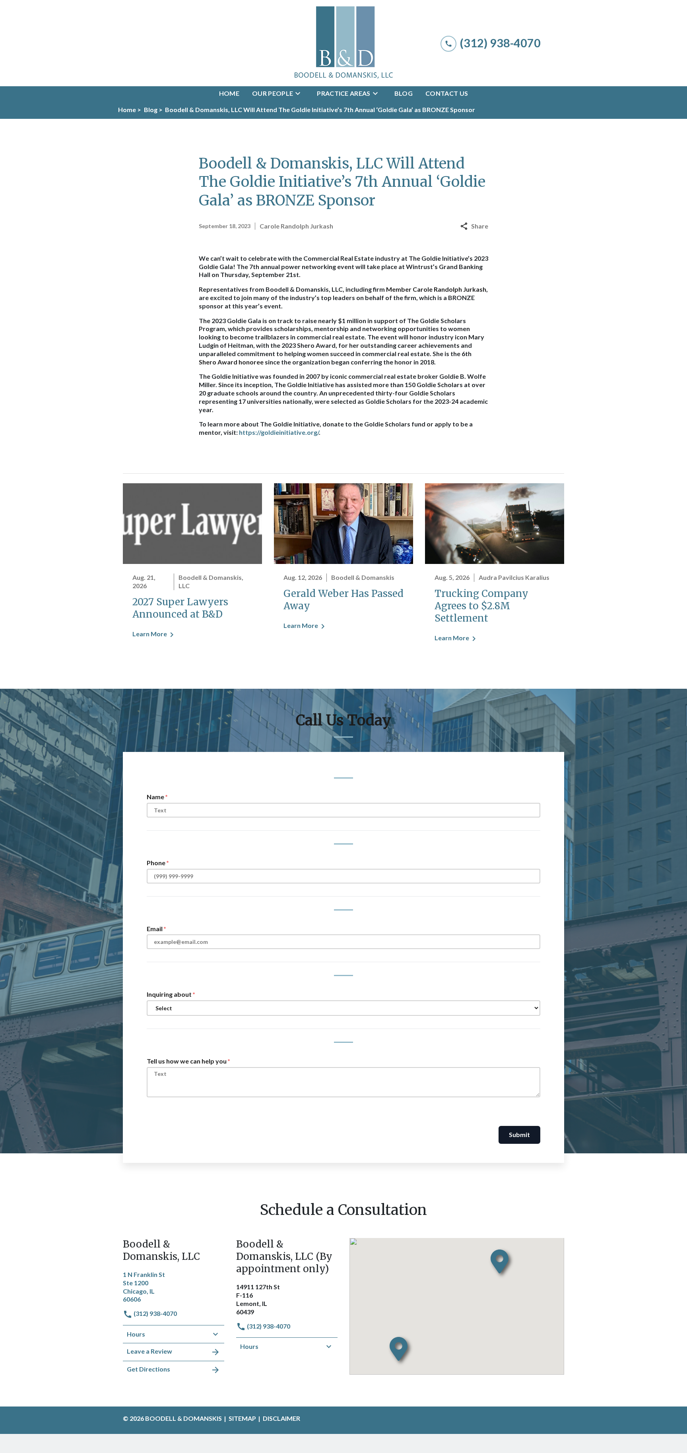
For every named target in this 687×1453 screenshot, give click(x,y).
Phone (156, 862)
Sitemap (242, 1418)
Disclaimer (281, 1418)
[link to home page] (343, 43)
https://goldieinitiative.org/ (279, 432)
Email (155, 928)
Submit (519, 1134)
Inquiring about (169, 994)
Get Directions (148, 1369)
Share (479, 226)
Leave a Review (149, 1351)
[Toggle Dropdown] (300, 93)
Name (155, 796)
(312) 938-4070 (154, 1313)
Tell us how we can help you (187, 1061)
